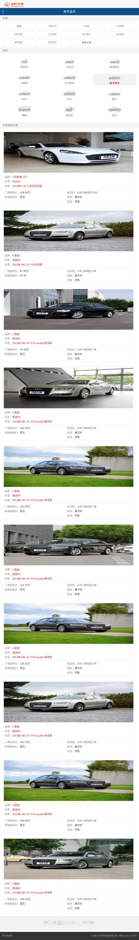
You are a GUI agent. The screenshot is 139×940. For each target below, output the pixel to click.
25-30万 (120, 34)
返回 (3, 11)
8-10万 (120, 26)
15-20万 (53, 34)
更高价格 (86, 42)
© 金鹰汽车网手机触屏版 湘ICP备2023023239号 (113, 936)
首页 (20, 4)
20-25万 (86, 34)
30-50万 (19, 42)
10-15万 (19, 34)
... (77, 922)
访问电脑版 (7, 936)
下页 (84, 922)
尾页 (92, 922)
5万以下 (53, 26)
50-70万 (53, 42)
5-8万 (86, 26)
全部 (18, 26)
